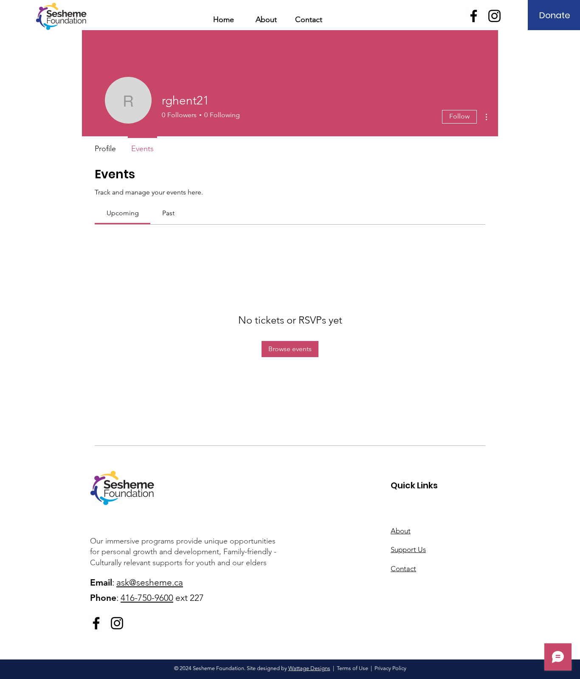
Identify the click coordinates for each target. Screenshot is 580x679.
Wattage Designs (309, 668)
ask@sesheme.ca (149, 582)
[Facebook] (473, 16)
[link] (123, 213)
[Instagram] (494, 16)
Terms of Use (352, 668)
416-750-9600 (147, 597)
